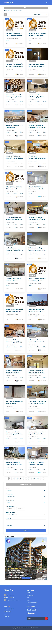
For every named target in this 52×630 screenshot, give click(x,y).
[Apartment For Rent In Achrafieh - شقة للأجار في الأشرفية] (37, 87)
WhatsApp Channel (32, 602)
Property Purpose (10, 500)
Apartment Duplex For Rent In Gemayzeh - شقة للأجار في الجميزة (14, 96)
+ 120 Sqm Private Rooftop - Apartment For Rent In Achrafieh (37, 402)
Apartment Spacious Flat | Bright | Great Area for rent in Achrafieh (37, 433)
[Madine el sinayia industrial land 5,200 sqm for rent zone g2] (14, 300)
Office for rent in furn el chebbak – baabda (13, 280)
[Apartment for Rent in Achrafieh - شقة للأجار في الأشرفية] (37, 210)
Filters (26, 8)
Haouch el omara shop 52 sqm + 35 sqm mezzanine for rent (14, 34)
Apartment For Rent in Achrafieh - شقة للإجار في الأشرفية (14, 157)
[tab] (5, 14)
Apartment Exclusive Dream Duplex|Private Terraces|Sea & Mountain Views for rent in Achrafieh (14, 126)
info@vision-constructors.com (13, 600)
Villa (30, 319)
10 (34, 478)
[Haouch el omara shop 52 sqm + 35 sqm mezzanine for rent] (14, 24)
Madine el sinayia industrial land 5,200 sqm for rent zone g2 (14, 310)
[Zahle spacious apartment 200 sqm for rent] (14, 177)
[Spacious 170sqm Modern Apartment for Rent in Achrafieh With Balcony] (14, 363)
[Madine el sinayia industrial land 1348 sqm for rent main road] (37, 269)
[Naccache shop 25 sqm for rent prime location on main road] (14, 54)
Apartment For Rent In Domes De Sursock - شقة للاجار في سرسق (14, 463)
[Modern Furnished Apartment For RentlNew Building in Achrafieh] (14, 240)
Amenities (9, 525)
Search (26, 530)
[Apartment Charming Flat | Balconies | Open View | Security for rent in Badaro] (37, 455)
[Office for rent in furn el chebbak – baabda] (14, 271)
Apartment (31, 74)
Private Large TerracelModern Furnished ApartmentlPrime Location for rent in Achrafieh (37, 157)
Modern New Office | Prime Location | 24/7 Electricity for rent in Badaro (36, 188)
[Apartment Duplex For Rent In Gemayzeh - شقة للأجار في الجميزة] (14, 87)
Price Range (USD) (10, 506)
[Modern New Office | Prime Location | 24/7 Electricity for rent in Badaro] (37, 179)
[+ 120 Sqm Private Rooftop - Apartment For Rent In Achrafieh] (37, 393)
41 (37, 478)
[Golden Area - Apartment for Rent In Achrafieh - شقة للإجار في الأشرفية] (14, 210)
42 (40, 478)
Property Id (8, 518)
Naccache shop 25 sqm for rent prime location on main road (14, 65)
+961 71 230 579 (10, 597)
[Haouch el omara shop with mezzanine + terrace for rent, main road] (37, 24)
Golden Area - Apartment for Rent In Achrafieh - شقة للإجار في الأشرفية (14, 218)
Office (30, 196)
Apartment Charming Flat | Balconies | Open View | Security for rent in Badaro (37, 463)
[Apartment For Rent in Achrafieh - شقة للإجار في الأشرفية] (14, 148)
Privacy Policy (7, 611)
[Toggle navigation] (47, 2)
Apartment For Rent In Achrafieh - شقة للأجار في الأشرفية (37, 96)
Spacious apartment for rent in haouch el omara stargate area (36, 371)
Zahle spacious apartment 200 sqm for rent (14, 188)
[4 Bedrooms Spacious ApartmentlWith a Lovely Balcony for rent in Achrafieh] (37, 332)
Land (30, 288)
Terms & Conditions (9, 609)
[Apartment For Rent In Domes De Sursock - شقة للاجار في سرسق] (14, 455)
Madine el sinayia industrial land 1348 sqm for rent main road (37, 280)
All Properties (30, 595)
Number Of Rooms (10, 512)
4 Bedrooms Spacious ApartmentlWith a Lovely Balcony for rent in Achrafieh (36, 341)
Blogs (28, 597)
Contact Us (7, 616)
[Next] (43, 478)
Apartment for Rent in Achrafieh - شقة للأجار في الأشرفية (37, 218)
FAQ (5, 614)
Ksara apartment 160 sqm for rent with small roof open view (37, 65)
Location (8, 488)
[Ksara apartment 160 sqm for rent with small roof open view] (37, 54)
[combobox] (40, 14)
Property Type (9, 494)
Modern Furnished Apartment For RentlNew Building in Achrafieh (13, 249)
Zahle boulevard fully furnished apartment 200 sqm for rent (36, 249)
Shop (7, 43)
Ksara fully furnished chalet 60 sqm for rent (14, 402)
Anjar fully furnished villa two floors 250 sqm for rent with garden (36, 310)
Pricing (28, 600)
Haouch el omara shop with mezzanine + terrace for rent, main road (37, 34)
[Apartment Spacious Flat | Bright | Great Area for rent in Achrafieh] (37, 424)
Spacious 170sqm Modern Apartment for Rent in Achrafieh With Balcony (14, 371)
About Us (29, 592)
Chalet (7, 411)
